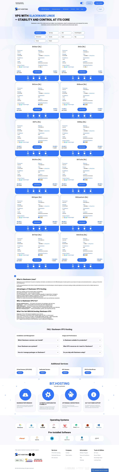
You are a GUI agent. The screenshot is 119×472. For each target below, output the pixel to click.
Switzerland (38, 36)
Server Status (97, 455)
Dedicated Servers (56, 9)
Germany (51, 32)
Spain (63, 36)
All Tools (96, 452)
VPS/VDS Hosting (56, 452)
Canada (50, 36)
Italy (75, 36)
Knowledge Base (98, 457)
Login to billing (99, 3)
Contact (67, 452)
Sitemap (82, 460)
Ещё (82, 9)
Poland (50, 40)
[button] (100, 470)
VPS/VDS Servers (45, 9)
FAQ (81, 457)
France (37, 40)
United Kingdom (78, 32)
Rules (77, 9)
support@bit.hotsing (20, 3)
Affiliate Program (84, 452)
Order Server (37, 71)
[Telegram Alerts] (33, 454)
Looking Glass (47, 55)
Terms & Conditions (84, 455)
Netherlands (38, 32)
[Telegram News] (30, 454)
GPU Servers (66, 9)
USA (63, 32)
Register (89, 3)
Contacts (73, 9)
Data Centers (69, 455)
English (100, 9)
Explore (20, 372)
